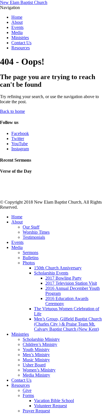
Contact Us (21, 42)
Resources (20, 47)
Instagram (20, 148)
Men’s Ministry (36, 354)
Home (16, 17)
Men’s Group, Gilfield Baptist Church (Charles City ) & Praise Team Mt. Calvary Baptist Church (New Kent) (68, 324)
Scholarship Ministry (41, 339)
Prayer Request (36, 410)
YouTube (19, 143)
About (17, 22)
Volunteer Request (50, 405)
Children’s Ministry (40, 344)
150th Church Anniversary (58, 267)
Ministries (20, 37)
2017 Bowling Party (63, 278)
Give (27, 390)
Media (17, 32)
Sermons (30, 252)
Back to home (12, 111)
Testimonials (34, 237)
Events (17, 27)
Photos (29, 262)
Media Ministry (36, 375)
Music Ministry (36, 359)
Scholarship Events (51, 273)
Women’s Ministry (39, 370)
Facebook (20, 133)
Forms (28, 395)
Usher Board (34, 364)
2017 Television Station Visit (71, 283)
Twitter (17, 138)
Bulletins (31, 257)
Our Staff (31, 227)
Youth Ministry (36, 349)
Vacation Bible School (54, 400)
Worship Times (36, 232)
